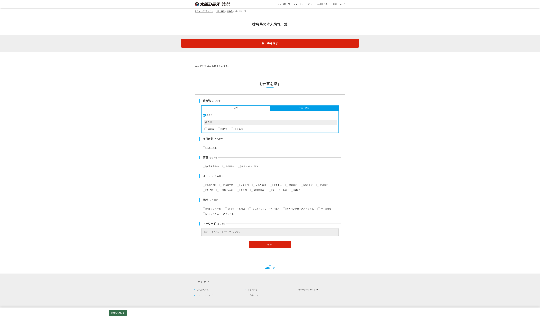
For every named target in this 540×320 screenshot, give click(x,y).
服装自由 (293, 185)
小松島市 (239, 129)
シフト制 (244, 185)
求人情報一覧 (203, 290)
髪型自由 (324, 185)
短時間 (243, 190)
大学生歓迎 (261, 185)
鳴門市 (224, 129)
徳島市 (211, 129)
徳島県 (230, 11)
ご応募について (254, 295)
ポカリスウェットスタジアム (220, 214)
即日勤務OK (259, 190)
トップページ (200, 282)
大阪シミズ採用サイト (204, 11)
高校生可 (308, 185)
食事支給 (277, 185)
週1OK (209, 190)
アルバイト (211, 148)
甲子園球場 (326, 209)
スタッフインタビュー (207, 295)
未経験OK (211, 185)
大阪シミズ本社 (213, 209)
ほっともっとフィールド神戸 (265, 209)
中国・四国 (220, 11)
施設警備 (230, 166)
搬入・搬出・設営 (249, 166)
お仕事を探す (270, 43)
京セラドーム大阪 (236, 209)
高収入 (297, 190)
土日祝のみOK (226, 190)
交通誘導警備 (212, 166)
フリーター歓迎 (279, 190)
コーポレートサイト (307, 290)
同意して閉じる (117, 313)
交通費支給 (228, 185)
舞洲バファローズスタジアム (300, 209)
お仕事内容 (252, 290)
